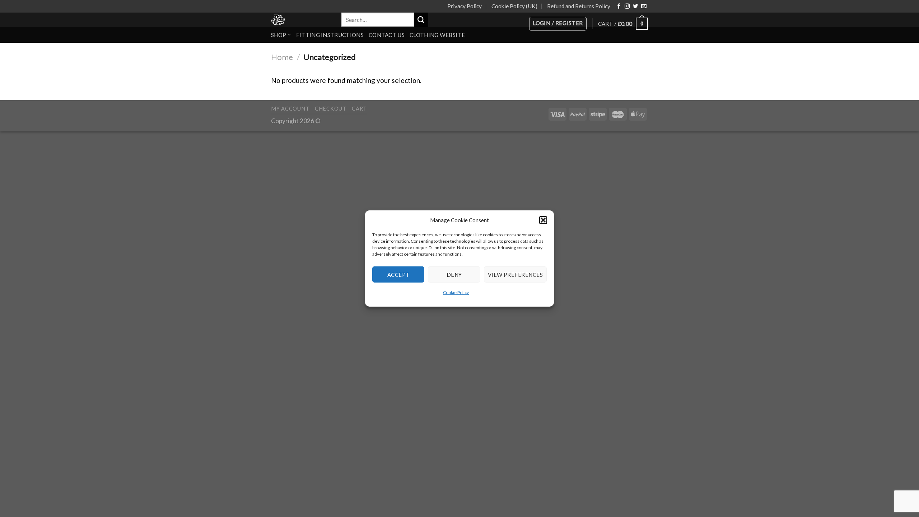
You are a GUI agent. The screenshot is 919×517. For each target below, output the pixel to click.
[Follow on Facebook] (618, 6)
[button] (543, 220)
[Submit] (421, 20)
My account (290, 109)
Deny (454, 274)
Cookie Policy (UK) (514, 6)
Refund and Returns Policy (578, 6)
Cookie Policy (456, 292)
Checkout (330, 109)
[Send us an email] (643, 6)
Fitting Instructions (330, 35)
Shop (278, 35)
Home (282, 57)
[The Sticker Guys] (301, 20)
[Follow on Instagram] (627, 6)
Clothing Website (437, 35)
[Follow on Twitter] (635, 6)
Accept (398, 274)
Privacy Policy (464, 6)
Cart (359, 109)
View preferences (515, 274)
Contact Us (387, 35)
